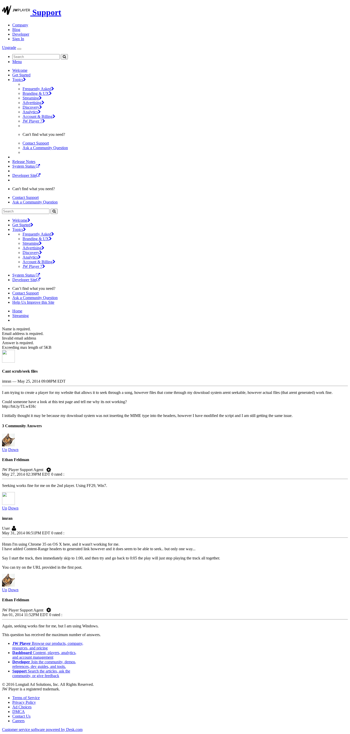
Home (17, 311)
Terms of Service (26, 698)
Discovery (31, 107)
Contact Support (36, 143)
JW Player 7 (32, 121)
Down (13, 449)
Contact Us (21, 716)
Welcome (19, 70)
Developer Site (24, 175)
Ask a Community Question (45, 148)
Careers (18, 721)
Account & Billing (38, 116)
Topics (17, 79)
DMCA (18, 711)
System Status (24, 166)
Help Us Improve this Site (33, 302)
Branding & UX (36, 93)
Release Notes (23, 161)
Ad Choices (22, 707)
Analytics (30, 112)
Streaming (31, 98)
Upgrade (9, 47)
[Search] (64, 56)
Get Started (21, 75)
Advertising (32, 102)
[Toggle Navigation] (19, 49)
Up (4, 449)
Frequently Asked (37, 89)
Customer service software (42, 729)
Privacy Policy (24, 702)
